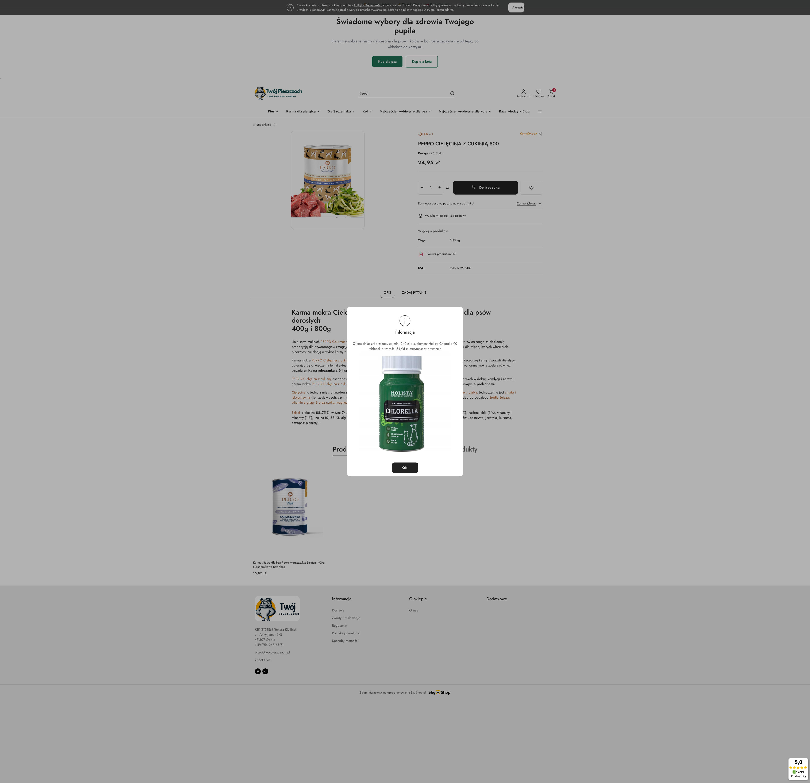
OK (405, 467)
